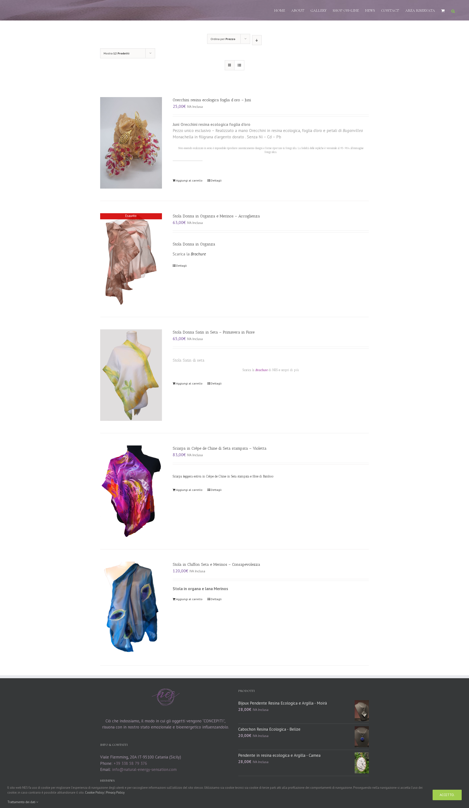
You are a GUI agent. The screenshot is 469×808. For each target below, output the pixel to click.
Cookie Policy (94, 792)
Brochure (262, 370)
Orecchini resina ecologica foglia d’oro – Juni (212, 100)
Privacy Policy (115, 792)
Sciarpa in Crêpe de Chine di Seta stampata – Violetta (219, 448)
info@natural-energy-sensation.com (144, 769)
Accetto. (447, 795)
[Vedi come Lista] (239, 65)
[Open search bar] (453, 11)
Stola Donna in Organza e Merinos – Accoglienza (216, 216)
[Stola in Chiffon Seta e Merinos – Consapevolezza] (131, 607)
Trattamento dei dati (21, 802)
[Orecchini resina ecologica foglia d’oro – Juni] (131, 143)
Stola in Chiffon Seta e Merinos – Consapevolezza (216, 564)
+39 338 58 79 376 (130, 763)
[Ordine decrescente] (257, 40)
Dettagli (216, 180)
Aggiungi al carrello (189, 180)
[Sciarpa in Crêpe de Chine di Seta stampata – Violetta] (131, 491)
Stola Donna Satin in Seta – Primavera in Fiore (214, 332)
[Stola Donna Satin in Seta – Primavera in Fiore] (131, 375)
